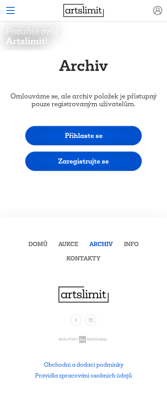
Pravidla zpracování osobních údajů (83, 375)
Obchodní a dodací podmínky (84, 364)
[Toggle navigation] (10, 10)
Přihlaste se (84, 135)
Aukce (68, 244)
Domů (37, 244)
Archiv (101, 244)
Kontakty (83, 258)
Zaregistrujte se (83, 161)
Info (131, 244)
